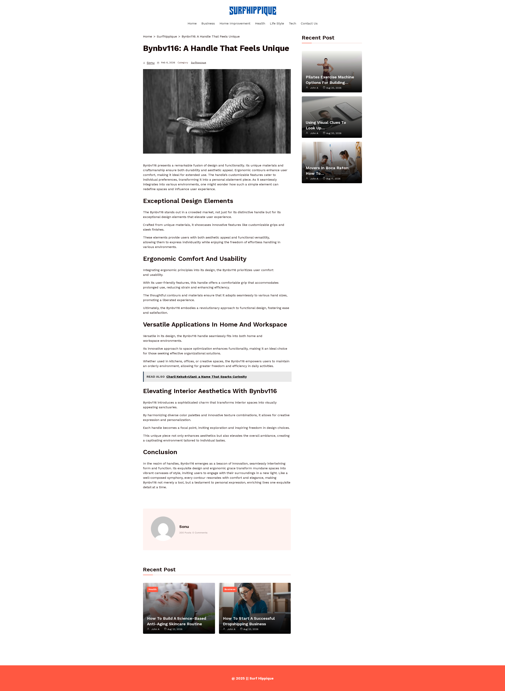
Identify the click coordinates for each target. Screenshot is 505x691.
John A (155, 629)
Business (229, 589)
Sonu (151, 63)
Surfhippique (167, 36)
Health (152, 589)
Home (147, 36)
